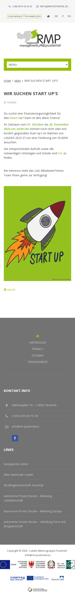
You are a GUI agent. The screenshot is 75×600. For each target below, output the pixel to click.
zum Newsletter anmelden (24, 16)
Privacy (37, 349)
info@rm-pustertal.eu (54, 6)
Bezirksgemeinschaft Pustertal (23, 485)
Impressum (37, 342)
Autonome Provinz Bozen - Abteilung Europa (33, 511)
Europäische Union (16, 464)
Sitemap (38, 355)
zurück (10, 289)
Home (7, 81)
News (17, 81)
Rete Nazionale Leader (18, 474)
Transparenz (37, 362)
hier (60, 153)
